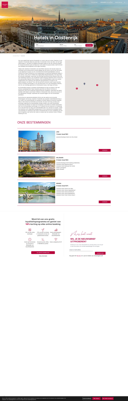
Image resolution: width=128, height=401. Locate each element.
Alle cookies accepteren (108, 398)
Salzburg (59, 157)
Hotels (14, 2)
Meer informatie (43, 255)
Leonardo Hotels (16, 55)
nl (124, 2)
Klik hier (79, 255)
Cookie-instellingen (87, 398)
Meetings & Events (22, 2)
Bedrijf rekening (118, 2)
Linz (57, 132)
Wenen (58, 183)
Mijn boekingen (94, 2)
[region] (64, 398)
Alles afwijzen (96, 398)
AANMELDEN (100, 253)
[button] (84, 84)
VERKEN (104, 150)
